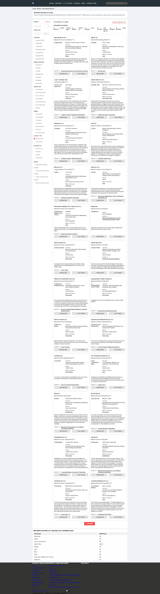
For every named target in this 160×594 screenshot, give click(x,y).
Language (77, 3)
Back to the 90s (37, 573)
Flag (33, 587)
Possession (52, 585)
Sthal (92, 167)
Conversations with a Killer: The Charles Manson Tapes (65, 582)
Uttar (92, 123)
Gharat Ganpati (59, 242)
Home (34, 9)
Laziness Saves (53, 573)
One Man (35, 575)
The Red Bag (36, 577)
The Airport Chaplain (38, 568)
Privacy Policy (36, 591)
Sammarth (94, 437)
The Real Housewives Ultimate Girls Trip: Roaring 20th (65, 575)
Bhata (56, 393)
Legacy (51, 568)
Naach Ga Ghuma (59, 319)
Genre (83, 3)
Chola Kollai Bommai (38, 582)
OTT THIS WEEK (67, 3)
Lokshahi (57, 356)
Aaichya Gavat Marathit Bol (99, 319)
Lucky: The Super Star (61, 80)
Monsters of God (54, 577)
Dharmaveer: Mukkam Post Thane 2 (65, 206)
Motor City (35, 570)
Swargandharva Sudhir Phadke (100, 279)
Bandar (93, 37)
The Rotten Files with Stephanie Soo (60, 580)
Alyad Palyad (95, 242)
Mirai (55, 167)
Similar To (105, 216)
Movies (52, 3)
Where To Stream (70, 54)
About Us (44, 591)
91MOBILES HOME (91, 3)
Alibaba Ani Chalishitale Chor (63, 279)
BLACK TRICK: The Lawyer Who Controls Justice (63, 587)
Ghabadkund (58, 437)
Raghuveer (94, 206)
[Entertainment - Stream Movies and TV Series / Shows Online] (38, 3)
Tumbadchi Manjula (97, 481)
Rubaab (56, 123)
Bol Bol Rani (94, 393)
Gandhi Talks (95, 80)
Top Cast (67, 45)
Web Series (58, 3)
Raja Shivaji (57, 37)
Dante (34, 565)
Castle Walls (52, 570)
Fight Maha (35, 585)
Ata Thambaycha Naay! (98, 356)
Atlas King (35, 580)
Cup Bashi (57, 481)
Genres (67, 50)
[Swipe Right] (126, 30)
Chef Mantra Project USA (56, 565)
